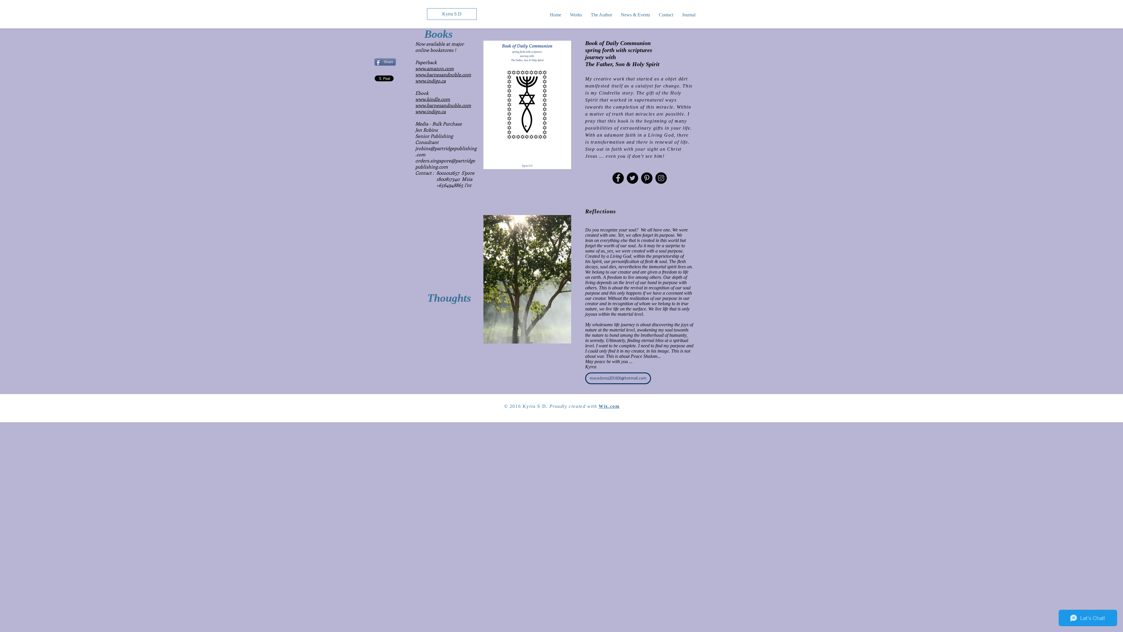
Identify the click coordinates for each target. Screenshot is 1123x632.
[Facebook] (618, 178)
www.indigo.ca (430, 81)
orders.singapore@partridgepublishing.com (445, 163)
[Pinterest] (646, 178)
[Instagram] (661, 178)
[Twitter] (632, 178)
